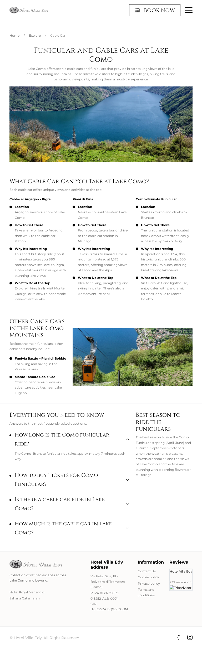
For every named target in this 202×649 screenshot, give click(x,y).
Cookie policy (148, 577)
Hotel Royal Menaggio (26, 592)
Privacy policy (149, 583)
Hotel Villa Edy (181, 571)
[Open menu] (189, 10)
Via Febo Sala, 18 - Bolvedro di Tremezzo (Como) (107, 581)
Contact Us (147, 571)
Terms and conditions (146, 592)
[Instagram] (190, 637)
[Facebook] (178, 637)
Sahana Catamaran (24, 598)
